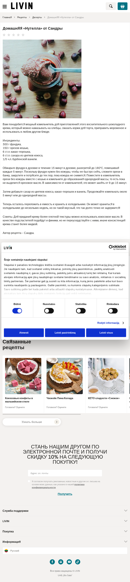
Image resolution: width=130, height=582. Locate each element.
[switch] (49, 311)
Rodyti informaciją (108, 323)
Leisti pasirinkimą (65, 332)
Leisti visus (106, 332)
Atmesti (23, 332)
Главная (7, 17)
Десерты (37, 17)
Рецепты (22, 17)
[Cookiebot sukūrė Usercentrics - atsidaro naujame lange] (111, 247)
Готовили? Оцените (15, 407)
